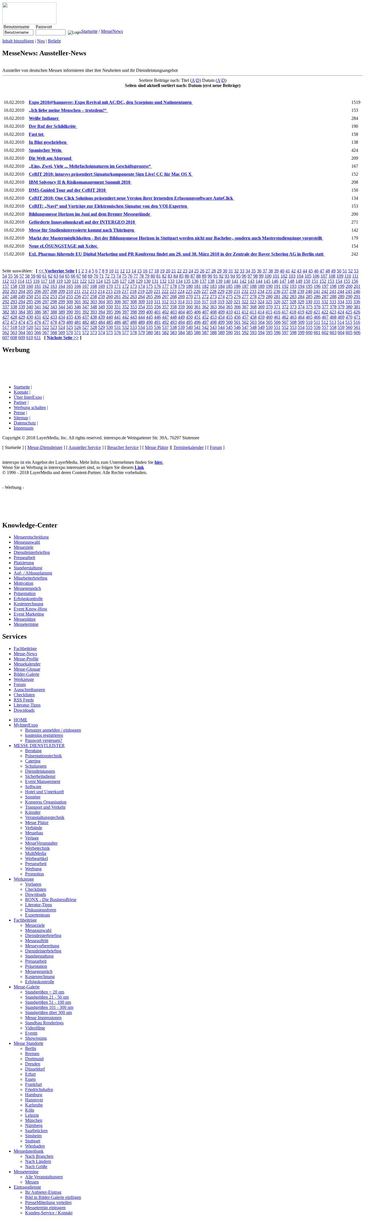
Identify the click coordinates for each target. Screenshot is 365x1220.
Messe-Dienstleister (44, 447)
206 (37, 291)
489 (141, 322)
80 (153, 276)
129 (139, 281)
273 (213, 296)
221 (157, 291)
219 (141, 291)
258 (93, 296)
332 (324, 301)
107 (324, 276)
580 (149, 332)
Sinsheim (33, 1135)
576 (117, 332)
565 (29, 332)
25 (196, 270)
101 (276, 276)
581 (157, 332)
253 (53, 296)
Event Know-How (30, 608)
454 (221, 317)
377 (325, 306)
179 (181, 286)
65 (67, 276)
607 (5, 337)
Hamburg (33, 1094)
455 (229, 317)
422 (324, 311)
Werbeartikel (36, 858)
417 (284, 311)
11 (117, 270)
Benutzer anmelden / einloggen (53, 730)
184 (221, 286)
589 (221, 332)
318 (213, 301)
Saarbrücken (36, 1130)
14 (133, 270)
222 (165, 291)
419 (300, 311)
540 (189, 327)
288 (333, 296)
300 (69, 301)
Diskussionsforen (40, 909)
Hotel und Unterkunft (44, 791)
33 (242, 270)
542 (205, 327)
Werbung (33, 868)
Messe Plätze (156, 447)
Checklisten (24, 694)
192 (285, 286)
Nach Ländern (38, 1161)
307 (125, 301)
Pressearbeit (24, 557)
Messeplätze (25, 619)
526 (77, 327)
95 (238, 276)
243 (332, 291)
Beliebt (54, 41)
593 (253, 332)
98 (255, 276)
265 (149, 296)
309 (141, 301)
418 (292, 311)
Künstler (32, 812)
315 (189, 301)
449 (181, 317)
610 (29, 337)
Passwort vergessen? (43, 740)
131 (155, 281)
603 (333, 332)
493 (173, 322)
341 (37, 306)
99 (261, 276)
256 (77, 296)
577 (125, 332)
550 (269, 327)
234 (260, 291)
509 (301, 322)
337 (5, 306)
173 (133, 286)
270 (189, 296)
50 (339, 270)
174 (141, 286)
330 (308, 301)
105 (308, 276)
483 (93, 322)
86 (187, 276)
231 (237, 291)
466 (317, 317)
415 (268, 311)
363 (213, 306)
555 (309, 327)
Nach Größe (36, 1166)
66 (73, 276)
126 (115, 281)
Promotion (34, 873)
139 (219, 281)
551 (277, 327)
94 (232, 276)
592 (245, 332)
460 (269, 317)
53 (356, 270)
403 (173, 311)
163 (53, 286)
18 (156, 270)
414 (260, 311)
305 (109, 301)
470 (349, 317)
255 (69, 296)
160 (29, 286)
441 (117, 317)
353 (133, 306)
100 (268, 276)
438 (93, 317)
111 (355, 276)
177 (165, 286)
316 (197, 301)
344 (61, 306)
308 (133, 301)
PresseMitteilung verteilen (48, 1202)
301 (77, 301)
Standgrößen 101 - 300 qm (49, 1007)
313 (173, 301)
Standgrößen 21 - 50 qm (47, 997)
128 (131, 281)
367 (245, 306)
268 (173, 296)
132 (163, 281)
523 (53, 327)
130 (147, 281)
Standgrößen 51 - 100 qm (48, 1002)
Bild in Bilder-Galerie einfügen (53, 1197)
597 (285, 332)
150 (306, 281)
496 (197, 322)
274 (221, 296)
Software (33, 786)
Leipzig (32, 1115)
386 (37, 311)
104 (300, 276)
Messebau (34, 832)
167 (85, 286)
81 (158, 276)
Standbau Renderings (44, 1022)
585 (189, 332)
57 (21, 276)
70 (96, 276)
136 (195, 281)
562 (5, 332)
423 (332, 311)
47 (322, 270)
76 (130, 276)
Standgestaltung (28, 567)
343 (53, 306)
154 (338, 281)
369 (261, 306)
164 (61, 286)
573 (93, 332)
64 (61, 276)
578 (133, 332)
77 (135, 276)
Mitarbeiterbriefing (30, 578)
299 (61, 301)
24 (190, 270)
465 (309, 317)
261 (117, 296)
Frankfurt (33, 1084)
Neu (41, 41)
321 (237, 301)
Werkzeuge (24, 679)
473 (13, 322)
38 (270, 270)
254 (61, 296)
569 (61, 332)
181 (197, 286)
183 (213, 286)
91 (215, 276)
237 (284, 291)
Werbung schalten (30, 407)
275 (229, 296)
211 (77, 291)
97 (250, 276)
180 (189, 286)
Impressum (23, 428)
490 (149, 322)
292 (5, 301)
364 (221, 306)
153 (330, 281)
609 (21, 337)
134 (179, 281)
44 (305, 270)
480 (69, 322)
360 (189, 306)
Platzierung (24, 562)
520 (29, 327)
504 (261, 322)
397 (125, 311)
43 (299, 270)
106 (316, 276)
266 (157, 296)
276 (237, 296)
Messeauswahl (27, 542)
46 (316, 270)
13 (128, 270)
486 (117, 322)
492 (165, 322)
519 (21, 327)
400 (149, 311)
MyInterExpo (26, 725)
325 (268, 301)
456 (237, 317)
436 (77, 317)
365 (229, 306)
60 (38, 276)
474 (21, 322)
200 (349, 286)
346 (77, 306)
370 (269, 306)
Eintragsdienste (27, 1187)
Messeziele (23, 547)
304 (101, 301)
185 (229, 286)
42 (293, 270)
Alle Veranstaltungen (44, 1176)
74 (118, 276)
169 (101, 286)
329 (300, 301)
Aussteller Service (84, 447)
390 (69, 311)
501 (237, 322)
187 (245, 286)
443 (133, 317)
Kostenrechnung (28, 603)
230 (229, 291)
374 (301, 306)
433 (53, 317)
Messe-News (25, 653)
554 (301, 327)
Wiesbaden (35, 1146)
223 (173, 291)
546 (237, 327)
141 (235, 281)
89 (204, 276)
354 (141, 306)
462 (285, 317)
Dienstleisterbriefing (32, 552)
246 (356, 291)
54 (4, 276)
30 (225, 270)
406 (197, 311)
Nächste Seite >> (63, 337)
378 (333, 306)
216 (117, 291)
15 (139, 270)
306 (117, 301)
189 (261, 286)
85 (181, 276)
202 (5, 291)
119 (59, 281)
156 (354, 281)
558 (333, 327)
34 (248, 270)
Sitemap (21, 417)
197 (325, 286)
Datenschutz (25, 422)
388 (53, 311)
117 (44, 281)
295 (29, 301)
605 (349, 332)
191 (277, 286)
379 (341, 306)
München (33, 1120)
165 (69, 286)
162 (45, 286)
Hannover (34, 1099)
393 (93, 311)
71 (101, 276)
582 (165, 332)
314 (181, 301)
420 (308, 311)
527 (85, 327)
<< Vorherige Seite (56, 270)
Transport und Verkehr (45, 807)
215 (109, 291)
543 (213, 327)
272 (205, 296)
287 (325, 296)
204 (21, 291)
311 (157, 301)
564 (21, 332)
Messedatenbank (29, 1151)
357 (165, 306)
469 (341, 317)
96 (244, 276)
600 (309, 332)
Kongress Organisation (45, 802)
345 (69, 306)
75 (124, 276)
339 (21, 306)
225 (189, 291)
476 (37, 322)
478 (53, 322)
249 (21, 296)
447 (165, 317)
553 (293, 327)
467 (325, 317)
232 (245, 291)
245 (348, 291)
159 (21, 286)
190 (269, 286)
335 (348, 301)
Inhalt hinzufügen (18, 41)
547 (245, 327)
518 (13, 327)
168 (93, 286)
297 (45, 301)
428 (13, 317)
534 (141, 327)
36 (259, 270)
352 (125, 306)
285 (309, 296)
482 (85, 322)
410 (229, 311)
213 (93, 291)
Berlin (30, 1048)
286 (317, 296)
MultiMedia (35, 853)
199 (341, 286)
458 (253, 317)
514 (340, 322)
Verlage (32, 837)
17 (151, 270)
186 (237, 286)
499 (221, 322)
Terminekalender (188, 447)
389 (61, 311)
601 (317, 332)
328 (292, 301)
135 (187, 281)
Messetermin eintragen (45, 1207)
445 (149, 317)
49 (333, 270)
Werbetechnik (37, 848)
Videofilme (35, 1027)
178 (173, 286)
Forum (216, 447)
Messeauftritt (36, 940)
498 (213, 322)
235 (268, 291)
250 (29, 296)
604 (341, 332)
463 (293, 317)
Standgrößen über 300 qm (48, 1012)
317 (205, 301)
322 (245, 301)
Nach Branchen (39, 1156)
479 (61, 322)
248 (13, 296)
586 (197, 332)
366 (237, 306)
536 (157, 327)
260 (109, 296)
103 (292, 276)
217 (125, 291)
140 (227, 281)
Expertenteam (37, 915)
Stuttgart (32, 1140)
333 (332, 301)
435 (69, 317)
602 (325, 332)
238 (292, 291)
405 (189, 311)
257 (85, 296)
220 (149, 291)
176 (157, 286)
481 (77, 322)
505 (269, 322)
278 (253, 296)
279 (261, 296)
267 (165, 296)
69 (90, 276)
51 (344, 270)
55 (10, 276)
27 (208, 270)
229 (221, 291)
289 (341, 296)
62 (50, 276)
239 (300, 291)
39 (276, 270)
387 (45, 311)
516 (356, 322)
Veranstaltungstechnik (44, 817)
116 (36, 281)
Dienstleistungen (40, 771)
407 (205, 311)
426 (356, 311)
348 (93, 306)
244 (340, 291)
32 (236, 270)
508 (293, 322)
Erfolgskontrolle (28, 598)
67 (78, 276)
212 (85, 291)
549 (261, 327)
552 (285, 327)
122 (83, 281)
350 (109, 306)
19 (162, 270)
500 (229, 322)
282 (285, 296)
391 (77, 311)
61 (44, 276)
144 (259, 281)
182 (205, 286)
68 (84, 276)
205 (29, 291)
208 (53, 291)
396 (117, 311)
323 (253, 301)
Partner (20, 402)
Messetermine (26, 624)
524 (61, 327)
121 (75, 281)
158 (13, 286)
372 (285, 306)
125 (107, 281)
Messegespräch (27, 588)
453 (213, 317)
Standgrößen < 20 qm (44, 992)
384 (21, 311)
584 (181, 332)
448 (173, 317)
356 (157, 306)
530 (109, 327)
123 (91, 281)
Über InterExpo (28, 397)
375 (309, 306)
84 (175, 276)
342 (45, 306)
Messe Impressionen (43, 1017)
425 (348, 311)
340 (29, 306)
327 (284, 301)
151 (314, 281)
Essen (30, 1079)
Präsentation (25, 593)
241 (316, 291)
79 (147, 276)
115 (28, 281)
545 (229, 327)
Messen (32, 1181)
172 (125, 286)
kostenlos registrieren (44, 735)
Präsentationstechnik (43, 755)
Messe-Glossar (27, 669)
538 (173, 327)
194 (301, 286)
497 (205, 322)
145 (266, 281)
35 (253, 270)
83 (170, 276)
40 (282, 270)
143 (251, 281)
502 (245, 322)
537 (165, 327)
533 (133, 327)
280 (269, 296)
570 (69, 332)
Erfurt (30, 1074)
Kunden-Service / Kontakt (48, 1212)
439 (101, 317)
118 (51, 281)
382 (5, 311)
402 (165, 311)
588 (213, 332)
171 (117, 286)
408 (213, 311)
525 (69, 327)
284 (301, 296)
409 (221, 311)
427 (5, 317)
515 (348, 322)
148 (290, 281)
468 (333, 317)
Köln (29, 1110)
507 (285, 322)
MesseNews (112, 31)
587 (205, 332)
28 (213, 270)
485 (109, 322)
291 (357, 296)
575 (109, 332)
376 (317, 306)
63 (56, 276)
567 (45, 332)
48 (327, 270)
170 (109, 286)
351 (117, 306)
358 (173, 306)
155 (346, 281)
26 (202, 270)
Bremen (32, 1053)
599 (301, 332)
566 (37, 332)
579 (141, 332)
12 (122, 270)
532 (125, 327)
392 (85, 311)
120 (67, 281)
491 (157, 322)
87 (192, 276)
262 (125, 296)
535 (149, 327)
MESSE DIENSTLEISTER (39, 745)
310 (149, 301)
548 (253, 327)
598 (293, 332)
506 (277, 322)
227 (205, 291)
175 (149, 286)
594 (261, 332)
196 (317, 286)
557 (325, 327)
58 (27, 276)
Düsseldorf (35, 1069)
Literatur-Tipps (27, 705)
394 (101, 311)
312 (165, 301)
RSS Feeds (24, 699)
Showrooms (36, 1038)
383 (13, 311)
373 (293, 306)
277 (245, 296)
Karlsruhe (34, 1104)
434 (61, 317)
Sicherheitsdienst (40, 776)
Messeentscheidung (31, 537)
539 (181, 327)
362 (205, 306)
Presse (19, 412)
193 (293, 286)
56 (16, 276)
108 (331, 276)
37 (265, 270)
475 (29, 322)
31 (230, 270)
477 (45, 322)
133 (171, 281)
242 (324, 291)
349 (101, 306)
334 (340, 301)
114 (21, 281)
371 (277, 306)
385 (29, 311)
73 (113, 276)
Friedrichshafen (39, 1089)
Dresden (32, 1063)
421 (316, 311)
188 (253, 286)
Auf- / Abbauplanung (33, 572)
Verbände (33, 827)
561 (357, 327)
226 (197, 291)
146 (274, 281)
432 (45, 317)
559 (341, 327)
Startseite (89, 31)
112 (5, 281)
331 (316, 301)
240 (308, 291)
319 (221, 301)
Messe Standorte (28, 1043)
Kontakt (21, 392)
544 (221, 327)
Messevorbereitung (42, 945)
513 (332, 322)
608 (13, 337)
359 (181, 306)
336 (356, 301)
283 (293, 296)
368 (253, 306)
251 (37, 296)
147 (282, 281)
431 (37, 317)
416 (276, 311)
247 (5, 296)
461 (277, 317)
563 (13, 332)
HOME (20, 719)
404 (181, 311)
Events (31, 1033)
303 (93, 301)
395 (109, 311)
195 (309, 286)
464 (301, 317)
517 (5, 327)
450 (189, 317)
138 (211, 281)
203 (13, 291)
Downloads (24, 710)
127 (123, 281)
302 (85, 301)
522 (45, 327)
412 (245, 311)
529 (101, 327)
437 (85, 317)
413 (253, 311)
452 (205, 317)
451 (197, 317)
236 (276, 291)
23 (185, 270)
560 (349, 327)
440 (109, 317)
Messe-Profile (26, 658)
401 (157, 311)
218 (133, 291)
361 (197, 306)
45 (310, 270)
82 (164, 276)
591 (237, 332)
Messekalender (27, 663)
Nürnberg (33, 1125)
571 (77, 332)
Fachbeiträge (25, 648)
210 (69, 291)
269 (181, 296)
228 (213, 291)
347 (85, 306)
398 (133, 311)
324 (260, 301)
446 (157, 317)
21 (173, 270)
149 (298, 281)
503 (253, 322)
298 (53, 301)
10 (111, 270)
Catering (32, 760)
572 (85, 332)
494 (181, 322)
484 (101, 322)
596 (277, 332)
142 (243, 281)
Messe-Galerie (27, 986)
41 (287, 270)
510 (309, 322)
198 (333, 286)
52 (350, 270)
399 (141, 311)
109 (339, 276)
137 (203, 281)
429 (21, 317)
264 (141, 296)
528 (93, 327)
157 (5, 286)
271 (197, 296)
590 (229, 332)
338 (13, 306)
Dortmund (34, 1058)
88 (198, 276)
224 (181, 291)
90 (210, 276)
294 (21, 301)
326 (276, 301)
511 (317, 322)
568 (53, 332)
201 (357, 286)
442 (125, 317)
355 (149, 306)
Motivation (23, 583)
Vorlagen (33, 884)
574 (101, 332)
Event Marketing (29, 614)
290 (349, 296)
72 (107, 276)
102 (284, 276)
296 (37, 301)
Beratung (33, 750)
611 (37, 337)
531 (117, 327)
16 (145, 270)
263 (133, 296)
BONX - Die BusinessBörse (50, 899)
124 (99, 281)
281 (277, 296)
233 (253, 291)
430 (29, 317)
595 (269, 332)
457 (245, 317)
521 (37, 327)
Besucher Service (123, 447)
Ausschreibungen (29, 689)
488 (133, 322)
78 (141, 276)
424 (340, 311)
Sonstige (32, 796)
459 (261, 317)
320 (229, 301)
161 (37, 286)
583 (173, 332)
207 (45, 291)
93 (227, 276)
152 (322, 281)
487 (125, 322)
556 (317, 327)
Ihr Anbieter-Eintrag (43, 1192)
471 (357, 317)
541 (197, 327)
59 (33, 276)
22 (179, 270)
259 (101, 296)
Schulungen (35, 766)
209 (61, 291)
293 (13, 301)
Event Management (42, 781)
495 (189, 322)
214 (101, 291)
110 (347, 276)
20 (168, 270)
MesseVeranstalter (41, 843)
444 (141, 317)
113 (13, 281)
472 (5, 322)
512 (324, 322)
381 (357, 306)
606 (357, 332)
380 (349, 306)
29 (219, 270)
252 (45, 296)
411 (237, 311)
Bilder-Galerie (26, 674)
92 (221, 276)
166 (77, 286)
